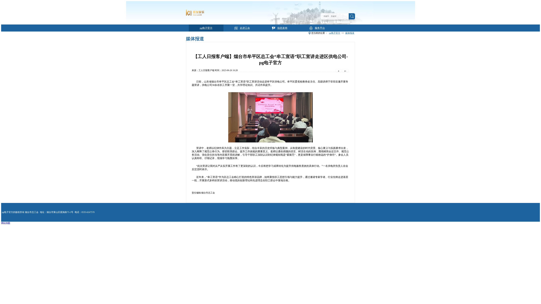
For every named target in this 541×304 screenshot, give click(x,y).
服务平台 (320, 28)
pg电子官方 (206, 28)
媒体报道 (349, 33)
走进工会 (245, 28)
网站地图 (5, 223)
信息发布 (282, 28)
